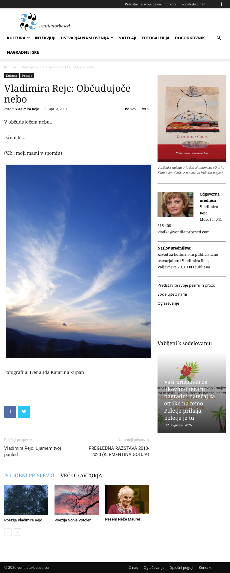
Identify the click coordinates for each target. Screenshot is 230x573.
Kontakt (205, 567)
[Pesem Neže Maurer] (127, 499)
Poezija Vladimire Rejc (23, 520)
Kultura (16, 37)
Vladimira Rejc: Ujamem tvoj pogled (32, 451)
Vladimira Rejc (27, 108)
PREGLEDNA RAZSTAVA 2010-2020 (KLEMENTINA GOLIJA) (119, 451)
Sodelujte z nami (194, 4)
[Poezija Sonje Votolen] (77, 500)
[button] (218, 38)
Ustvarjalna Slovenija (85, 37)
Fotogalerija (156, 37)
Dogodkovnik (190, 37)
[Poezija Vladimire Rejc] (26, 500)
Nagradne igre (23, 52)
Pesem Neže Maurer (122, 519)
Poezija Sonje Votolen (73, 520)
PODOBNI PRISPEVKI (29, 475)
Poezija (28, 67)
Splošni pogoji (181, 567)
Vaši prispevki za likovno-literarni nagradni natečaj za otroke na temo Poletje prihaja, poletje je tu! (189, 399)
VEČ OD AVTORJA (81, 475)
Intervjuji (45, 37)
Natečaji (127, 37)
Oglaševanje (168, 303)
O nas (133, 567)
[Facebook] (221, 4)
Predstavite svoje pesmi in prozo (150, 4)
